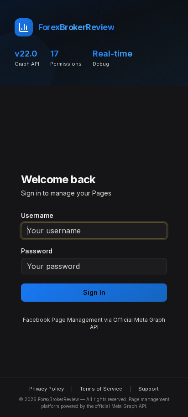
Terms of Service (101, 389)
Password (36, 251)
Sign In (94, 292)
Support (148, 389)
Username (37, 215)
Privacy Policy (46, 389)
